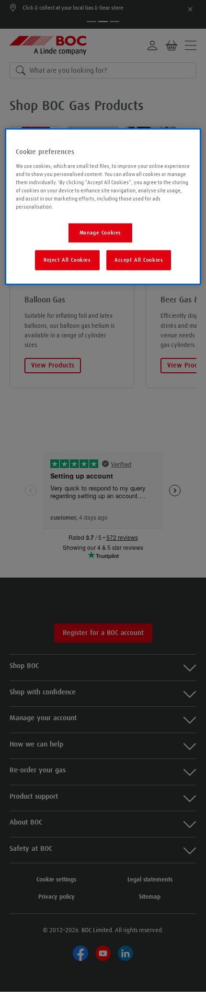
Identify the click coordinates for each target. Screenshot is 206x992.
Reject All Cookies (67, 259)
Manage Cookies (100, 232)
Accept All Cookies (138, 259)
